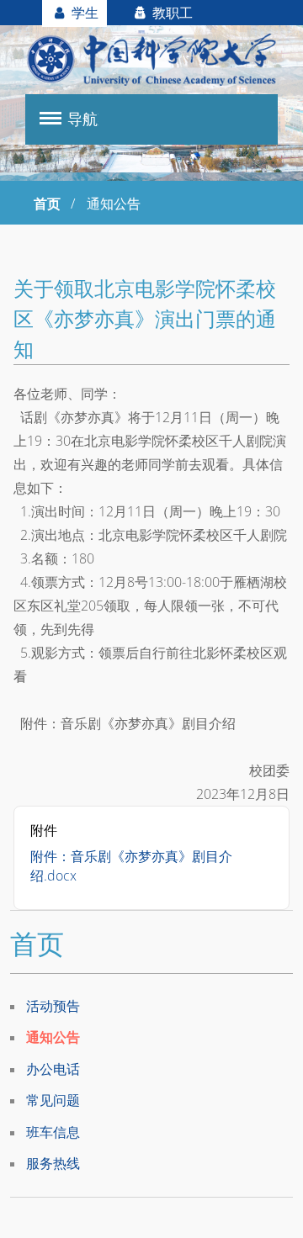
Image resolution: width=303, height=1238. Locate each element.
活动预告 (53, 1006)
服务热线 (53, 1163)
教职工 (171, 12)
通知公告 (53, 1037)
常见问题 (53, 1100)
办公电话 (53, 1069)
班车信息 (53, 1132)
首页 (47, 203)
